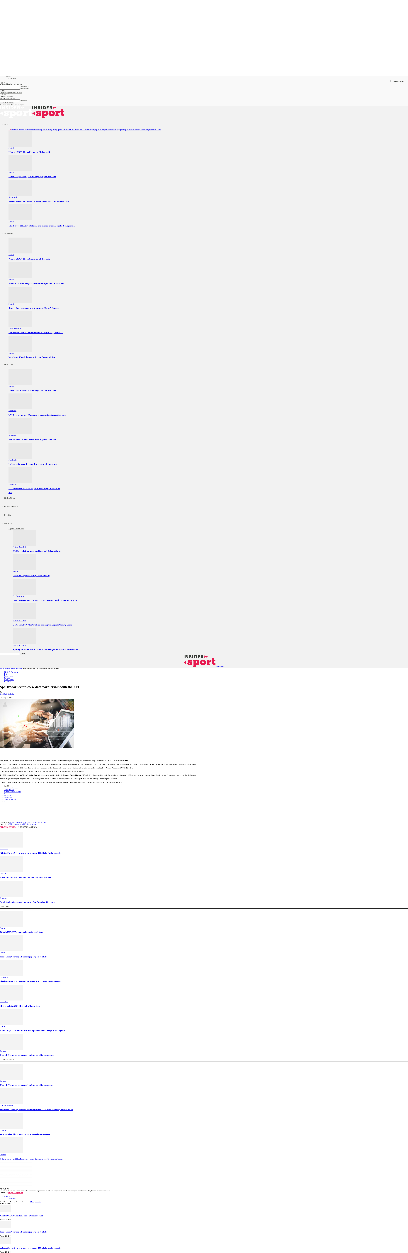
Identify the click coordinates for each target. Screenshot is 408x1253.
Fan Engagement (18, 596)
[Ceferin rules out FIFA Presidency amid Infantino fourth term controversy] (11, 1153)
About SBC (8, 77)
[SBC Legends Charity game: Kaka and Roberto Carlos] (24, 545)
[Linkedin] (18, 812)
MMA (81, 130)
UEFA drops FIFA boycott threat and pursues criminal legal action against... (33, 1030)
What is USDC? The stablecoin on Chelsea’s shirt (29, 152)
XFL (6, 801)
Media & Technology (12, 668)
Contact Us (12, 78)
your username (25, 86)
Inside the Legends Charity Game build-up (31, 575)
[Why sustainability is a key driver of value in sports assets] (11, 1128)
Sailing (123, 130)
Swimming (136, 130)
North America (9, 680)
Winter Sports (156, 130)
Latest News (8, 676)
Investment (3, 873)
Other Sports (103, 130)
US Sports (7, 682)
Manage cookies (35, 1202)
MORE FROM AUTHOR (27, 827)
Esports (59, 130)
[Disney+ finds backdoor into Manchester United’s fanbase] (20, 302)
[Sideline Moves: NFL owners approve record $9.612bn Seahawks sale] (20, 195)
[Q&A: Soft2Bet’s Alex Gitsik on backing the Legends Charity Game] (24, 619)
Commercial (12, 197)
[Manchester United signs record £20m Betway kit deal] (20, 351)
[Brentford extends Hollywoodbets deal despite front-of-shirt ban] (20, 277)
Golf (68, 130)
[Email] (34, 812)
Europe (15, 571)
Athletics (14, 130)
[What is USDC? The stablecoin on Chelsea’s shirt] (20, 146)
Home (2, 668)
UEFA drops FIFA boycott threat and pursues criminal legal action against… (41, 226)
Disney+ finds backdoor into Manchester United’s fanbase (33, 308)
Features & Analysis (19, 547)
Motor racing (88, 130)
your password (25, 88)
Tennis (142, 130)
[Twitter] (11, 812)
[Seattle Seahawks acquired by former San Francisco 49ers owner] (11, 896)
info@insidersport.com (15, 1193)
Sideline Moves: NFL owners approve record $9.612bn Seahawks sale (38, 201)
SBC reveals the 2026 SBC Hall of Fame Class (20, 1006)
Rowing (114, 130)
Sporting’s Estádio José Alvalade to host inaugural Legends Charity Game (45, 649)
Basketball (33, 130)
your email (23, 100)
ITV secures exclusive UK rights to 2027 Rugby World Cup (34, 488)
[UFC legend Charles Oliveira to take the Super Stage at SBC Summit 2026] (20, 327)
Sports (6, 124)
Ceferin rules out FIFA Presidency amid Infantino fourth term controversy (32, 1159)
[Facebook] (3, 812)
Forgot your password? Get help (11, 93)
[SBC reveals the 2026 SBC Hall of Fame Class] (11, 1000)
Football (64, 130)
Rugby (119, 130)
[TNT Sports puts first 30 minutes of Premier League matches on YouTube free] (20, 409)
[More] (41, 812)
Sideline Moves (9, 498)
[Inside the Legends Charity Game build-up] (24, 570)
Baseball (27, 130)
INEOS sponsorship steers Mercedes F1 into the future (28, 822)
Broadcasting (12, 411)
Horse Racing (74, 130)
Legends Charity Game (16, 529)
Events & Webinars (14, 328)
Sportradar (7, 795)
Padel (109, 130)
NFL (6, 794)
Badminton (20, 130)
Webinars (3, 95)
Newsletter (7, 515)
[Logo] (16, 117)
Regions (7, 678)
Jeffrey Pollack (9, 790)
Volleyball (148, 130)
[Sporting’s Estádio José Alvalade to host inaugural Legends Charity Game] (24, 643)
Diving (54, 130)
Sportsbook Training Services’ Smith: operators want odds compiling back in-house (36, 1110)
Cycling (49, 130)
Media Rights (8, 365)
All (9, 130)
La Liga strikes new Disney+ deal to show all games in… (32, 464)
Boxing (39, 130)
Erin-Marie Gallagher (7, 694)
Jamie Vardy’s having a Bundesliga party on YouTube (32, 176)
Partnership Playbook (11, 506)
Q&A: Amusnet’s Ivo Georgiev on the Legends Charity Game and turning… (46, 600)
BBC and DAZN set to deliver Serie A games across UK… (33, 439)
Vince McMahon (10, 799)
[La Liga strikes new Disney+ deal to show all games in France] (20, 458)
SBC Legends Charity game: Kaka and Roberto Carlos (37, 551)
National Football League (12, 792)
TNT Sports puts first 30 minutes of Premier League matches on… (37, 415)
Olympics (95, 130)
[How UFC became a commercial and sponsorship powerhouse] (11, 1049)
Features (3, 1051)
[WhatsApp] (26, 812)
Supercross (129, 130)
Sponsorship (8, 233)
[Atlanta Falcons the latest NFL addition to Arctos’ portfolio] (11, 871)
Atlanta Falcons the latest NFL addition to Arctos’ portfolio (25, 877)
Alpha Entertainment (11, 788)
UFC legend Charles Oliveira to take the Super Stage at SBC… (35, 333)
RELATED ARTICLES (8, 827)
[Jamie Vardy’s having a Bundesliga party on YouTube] (20, 170)
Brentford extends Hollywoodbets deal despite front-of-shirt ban (36, 283)
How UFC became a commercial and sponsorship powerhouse (27, 1055)
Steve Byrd (8, 797)
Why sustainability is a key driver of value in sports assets (25, 1134)
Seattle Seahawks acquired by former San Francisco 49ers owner (28, 902)
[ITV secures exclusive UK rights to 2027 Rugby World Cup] (20, 483)
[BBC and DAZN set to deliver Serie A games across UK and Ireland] (20, 433)
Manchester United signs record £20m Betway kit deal (31, 357)
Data (10, 493)
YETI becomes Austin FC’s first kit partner (22, 824)
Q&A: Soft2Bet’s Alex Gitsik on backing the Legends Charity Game (42, 625)
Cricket (44, 130)
